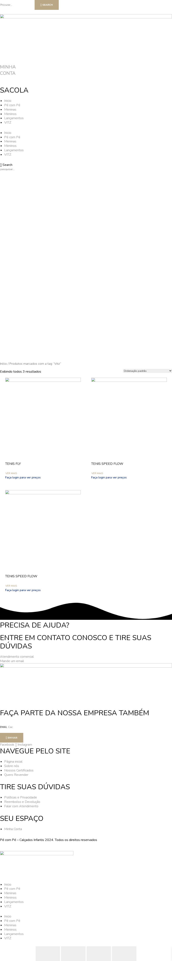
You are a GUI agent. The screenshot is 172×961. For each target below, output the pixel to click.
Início (3, 364)
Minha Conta (8, 70)
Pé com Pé (12, 105)
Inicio (7, 100)
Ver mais (11, 473)
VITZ (7, 122)
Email (4, 727)
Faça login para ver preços (23, 477)
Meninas (10, 109)
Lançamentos (14, 118)
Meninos (10, 114)
